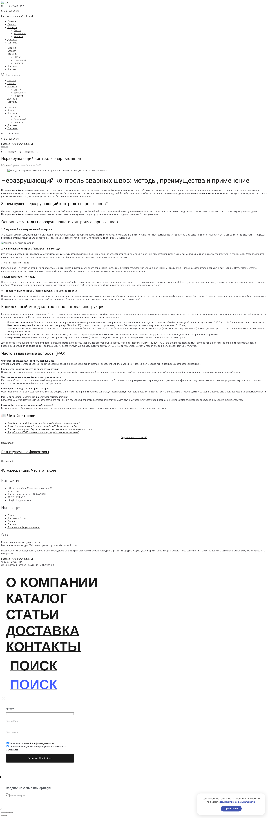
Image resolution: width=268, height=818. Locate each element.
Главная (11, 21)
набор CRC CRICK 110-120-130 (147, 343)
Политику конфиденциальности (237, 801)
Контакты (12, 42)
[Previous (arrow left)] (2, 815)
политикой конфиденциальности (37, 743)
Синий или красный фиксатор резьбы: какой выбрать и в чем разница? (43, 423)
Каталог (11, 24)
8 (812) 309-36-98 (10, 11)
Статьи (17, 30)
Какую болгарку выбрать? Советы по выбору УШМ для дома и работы (43, 426)
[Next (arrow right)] (5, 815)
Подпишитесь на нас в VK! (134, 437)
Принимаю (231, 808)
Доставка (12, 39)
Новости (18, 36)
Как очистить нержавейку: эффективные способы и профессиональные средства (49, 429)
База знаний (20, 33)
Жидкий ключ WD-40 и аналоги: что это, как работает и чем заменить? (43, 432)
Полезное (12, 27)
